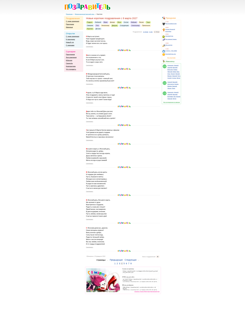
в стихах (145, 32)
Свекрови (90, 25)
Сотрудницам (124, 25)
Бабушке (134, 22)
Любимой (98, 22)
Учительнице (135, 25)
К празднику (70, 39)
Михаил (169, 76)
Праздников (70, 54)
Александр (170, 65)
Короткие (90, 28)
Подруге (89, 22)
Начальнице (105, 25)
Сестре (126, 22)
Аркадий (169, 67)
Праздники (69, 14)
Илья (168, 74)
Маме (105, 22)
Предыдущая (116, 260)
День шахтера (168, 45)
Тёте (97, 25)
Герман (175, 69)
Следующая (130, 260)
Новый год (70, 42)
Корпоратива (71, 66)
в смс (151, 32)
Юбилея (69, 60)
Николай (174, 76)
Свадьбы (69, 63)
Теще (148, 22)
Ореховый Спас (169, 36)
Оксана (169, 88)
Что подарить (71, 69)
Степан (174, 78)
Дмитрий (169, 71)
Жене (119, 22)
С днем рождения (72, 21)
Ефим (174, 71)
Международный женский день (84, 14)
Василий (175, 67)
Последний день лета (170, 54)
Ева (175, 96)
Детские (98, 28)
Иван (178, 71)
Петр (179, 76)
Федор (178, 78)
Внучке (141, 22)
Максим (169, 86)
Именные (69, 27)
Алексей (176, 65)
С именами (70, 45)
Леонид (173, 74)
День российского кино (171, 23)
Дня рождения (71, 57)
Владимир (170, 96)
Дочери (112, 22)
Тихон (173, 88)
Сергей (169, 78)
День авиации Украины (171, 39)
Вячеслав (170, 69)
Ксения (176, 84)
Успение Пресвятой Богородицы (170, 30)
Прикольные (146, 25)
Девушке (114, 25)
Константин (170, 84)
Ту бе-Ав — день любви (171, 50)
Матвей (178, 74)
